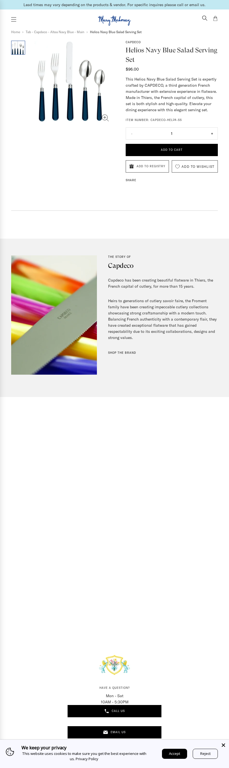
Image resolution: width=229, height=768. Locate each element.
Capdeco (133, 42)
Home (15, 32)
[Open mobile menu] (13, 19)
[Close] (223, 745)
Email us (118, 732)
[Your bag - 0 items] (215, 19)
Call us (118, 711)
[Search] (204, 19)
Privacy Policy (87, 758)
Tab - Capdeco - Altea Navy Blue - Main (55, 32)
